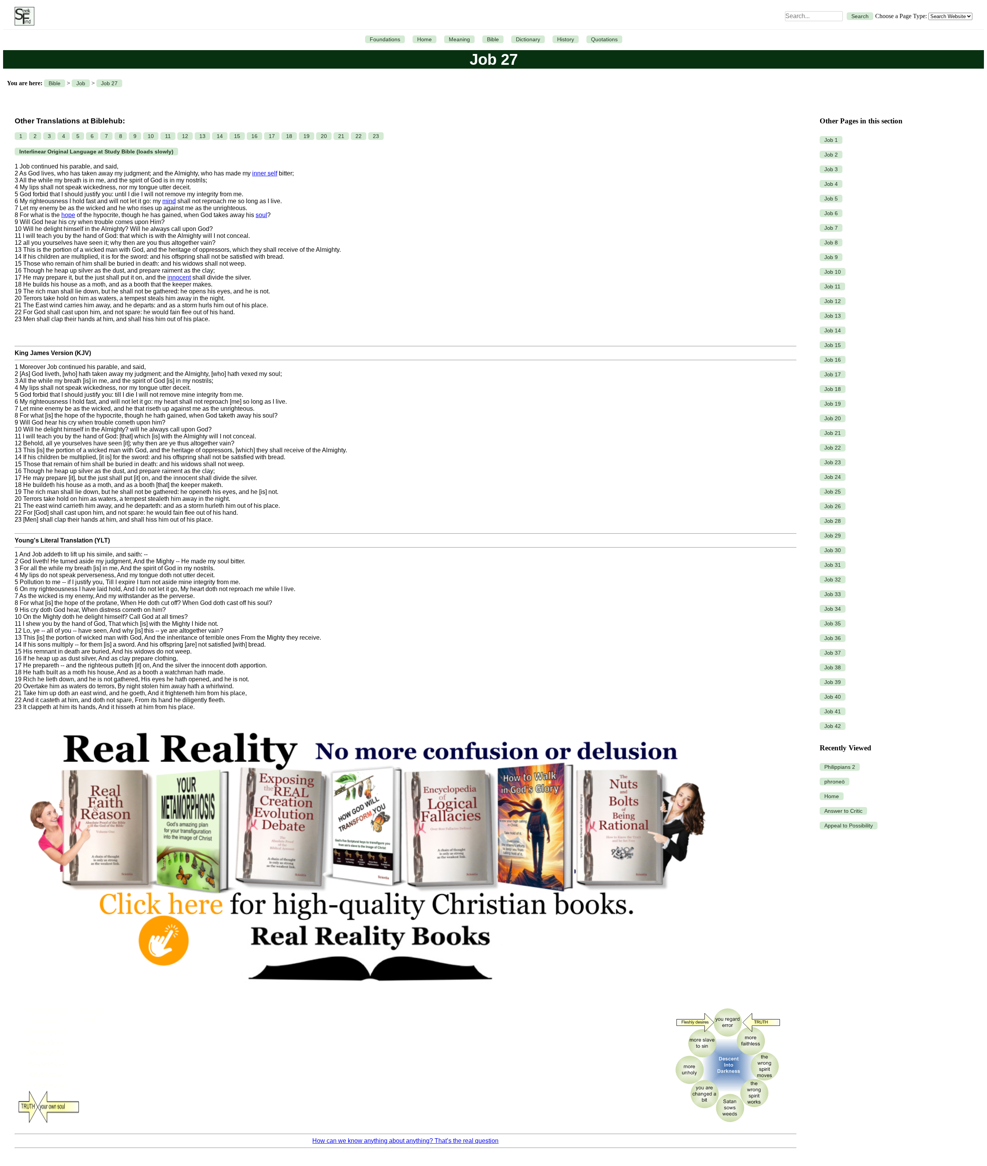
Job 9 (831, 257)
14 (220, 136)
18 (289, 136)
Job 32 (832, 579)
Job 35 (832, 623)
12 (185, 136)
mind (169, 201)
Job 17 (832, 374)
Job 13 (832, 316)
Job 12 (832, 301)
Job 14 (832, 330)
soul (261, 215)
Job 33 (832, 594)
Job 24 (832, 477)
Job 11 (832, 286)
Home (424, 39)
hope (68, 215)
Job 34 (832, 609)
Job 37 (832, 653)
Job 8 (831, 242)
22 (358, 136)
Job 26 (832, 506)
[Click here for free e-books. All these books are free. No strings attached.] (366, 997)
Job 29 (832, 535)
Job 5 (831, 198)
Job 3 (831, 169)
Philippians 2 (839, 767)
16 (254, 136)
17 (272, 136)
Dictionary (528, 39)
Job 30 (832, 550)
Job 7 (831, 228)
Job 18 (832, 389)
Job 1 (831, 140)
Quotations (604, 39)
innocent (179, 277)
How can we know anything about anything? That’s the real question (405, 1140)
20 (324, 136)
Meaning (459, 39)
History (565, 39)
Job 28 (832, 521)
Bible (493, 39)
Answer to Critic (843, 811)
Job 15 (832, 345)
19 (306, 136)
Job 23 (832, 462)
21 (341, 136)
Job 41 (832, 711)
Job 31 (832, 565)
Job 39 (832, 682)
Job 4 (831, 184)
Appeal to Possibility (848, 825)
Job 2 (831, 155)
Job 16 (832, 360)
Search (860, 16)
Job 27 (109, 83)
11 (168, 136)
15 (237, 136)
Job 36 (832, 638)
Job (80, 83)
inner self (264, 173)
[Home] (22, 16)
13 (202, 136)
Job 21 (832, 433)
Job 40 (832, 697)
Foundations (385, 39)
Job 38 (832, 667)
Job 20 (832, 418)
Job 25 (832, 492)
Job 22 (832, 448)
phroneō (834, 781)
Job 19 (832, 404)
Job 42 (832, 726)
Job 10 (832, 272)
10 (151, 136)
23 (376, 136)
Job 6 (831, 213)
